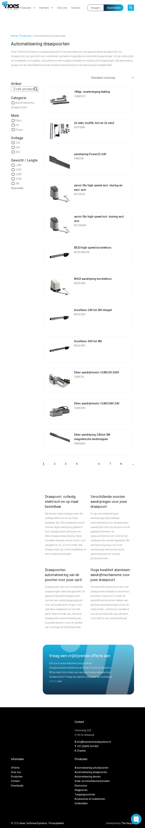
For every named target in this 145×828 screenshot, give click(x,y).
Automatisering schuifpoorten (91, 767)
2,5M (18, 169)
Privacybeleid (56, 823)
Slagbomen (81, 790)
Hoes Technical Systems (33, 823)
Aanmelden (113, 7)
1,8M (18, 165)
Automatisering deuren (88, 776)
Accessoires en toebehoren (90, 799)
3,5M (18, 178)
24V (17, 147)
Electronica (81, 785)
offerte (53, 681)
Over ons (62, 7)
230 (17, 143)
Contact (75, 7)
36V (17, 152)
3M (17, 183)
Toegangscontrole (85, 794)
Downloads (17, 785)
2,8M (18, 174)
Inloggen (95, 7)
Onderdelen (81, 803)
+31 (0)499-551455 (87, 746)
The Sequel (127, 823)
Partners (44, 7)
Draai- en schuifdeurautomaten (92, 781)
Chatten (81, 750)
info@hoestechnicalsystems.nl (94, 741)
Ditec (18, 120)
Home (14, 35)
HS (17, 125)
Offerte (15, 767)
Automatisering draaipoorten (91, 772)
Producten (25, 7)
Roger (19, 129)
